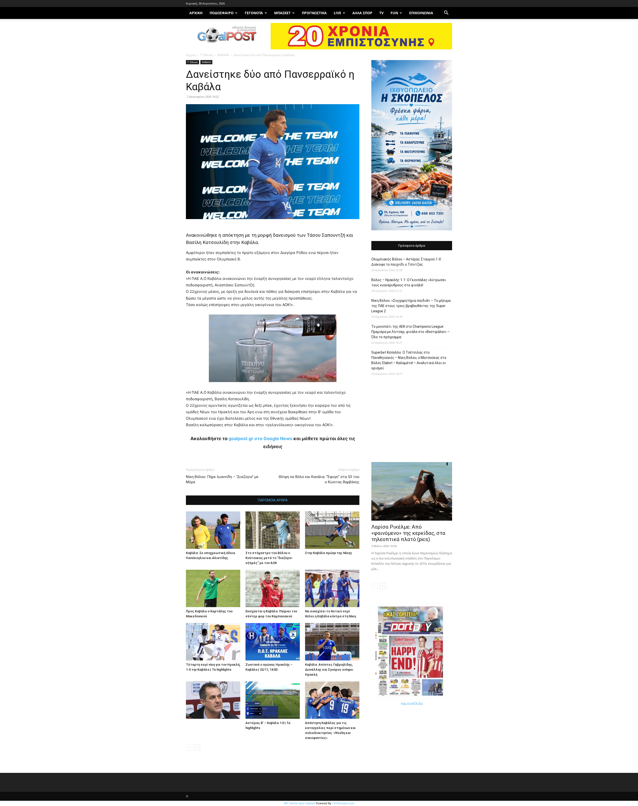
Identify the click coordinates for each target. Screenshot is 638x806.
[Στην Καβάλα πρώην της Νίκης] (332, 530)
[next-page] (197, 748)
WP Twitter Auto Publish (299, 803)
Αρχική (191, 55)
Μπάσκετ (282, 12)
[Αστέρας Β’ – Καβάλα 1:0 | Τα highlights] (272, 700)
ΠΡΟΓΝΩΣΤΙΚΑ (314, 12)
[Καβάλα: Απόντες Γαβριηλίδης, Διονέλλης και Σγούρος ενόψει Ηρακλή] (332, 641)
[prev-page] (189, 748)
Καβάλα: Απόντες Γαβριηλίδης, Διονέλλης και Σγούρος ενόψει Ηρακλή (329, 669)
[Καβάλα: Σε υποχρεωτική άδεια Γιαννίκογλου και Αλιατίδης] (213, 530)
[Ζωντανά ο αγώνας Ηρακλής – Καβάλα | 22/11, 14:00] (272, 641)
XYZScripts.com (343, 803)
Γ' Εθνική (206, 55)
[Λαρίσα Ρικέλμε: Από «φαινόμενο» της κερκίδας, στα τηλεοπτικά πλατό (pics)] (411, 491)
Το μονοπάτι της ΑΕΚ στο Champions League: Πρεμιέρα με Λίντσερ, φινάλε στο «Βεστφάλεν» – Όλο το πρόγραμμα (410, 331)
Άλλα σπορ (362, 12)
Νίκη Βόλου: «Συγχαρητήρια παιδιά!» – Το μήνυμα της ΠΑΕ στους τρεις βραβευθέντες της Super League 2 (411, 306)
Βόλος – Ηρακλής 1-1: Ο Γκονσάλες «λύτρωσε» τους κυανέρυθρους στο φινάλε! (408, 282)
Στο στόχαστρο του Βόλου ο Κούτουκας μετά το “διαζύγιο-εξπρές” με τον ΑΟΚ (269, 558)
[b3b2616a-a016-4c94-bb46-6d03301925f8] (272, 386)
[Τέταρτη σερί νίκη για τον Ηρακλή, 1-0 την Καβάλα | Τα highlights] (213, 641)
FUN (394, 12)
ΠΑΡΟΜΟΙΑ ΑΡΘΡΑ (273, 500)
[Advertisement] (411, 421)
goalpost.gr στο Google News (260, 438)
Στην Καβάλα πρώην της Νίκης (328, 553)
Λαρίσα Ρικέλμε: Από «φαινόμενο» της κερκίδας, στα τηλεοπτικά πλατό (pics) (408, 533)
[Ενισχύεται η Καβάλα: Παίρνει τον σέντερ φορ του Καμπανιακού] (272, 588)
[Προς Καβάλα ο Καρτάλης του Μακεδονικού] (213, 588)
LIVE (337, 12)
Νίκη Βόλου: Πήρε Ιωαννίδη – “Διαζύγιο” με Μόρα (222, 479)
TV (381, 12)
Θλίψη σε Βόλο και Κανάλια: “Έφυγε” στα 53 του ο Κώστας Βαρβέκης (319, 479)
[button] (446, 13)
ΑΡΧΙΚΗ (196, 12)
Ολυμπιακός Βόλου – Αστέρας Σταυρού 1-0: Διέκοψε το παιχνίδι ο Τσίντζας (406, 261)
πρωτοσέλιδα (412, 703)
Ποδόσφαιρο (222, 12)
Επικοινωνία (421, 12)
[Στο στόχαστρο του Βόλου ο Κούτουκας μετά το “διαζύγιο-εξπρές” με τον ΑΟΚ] (272, 530)
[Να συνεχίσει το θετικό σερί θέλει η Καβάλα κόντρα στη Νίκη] (332, 588)
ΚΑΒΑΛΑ (223, 55)
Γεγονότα (254, 12)
